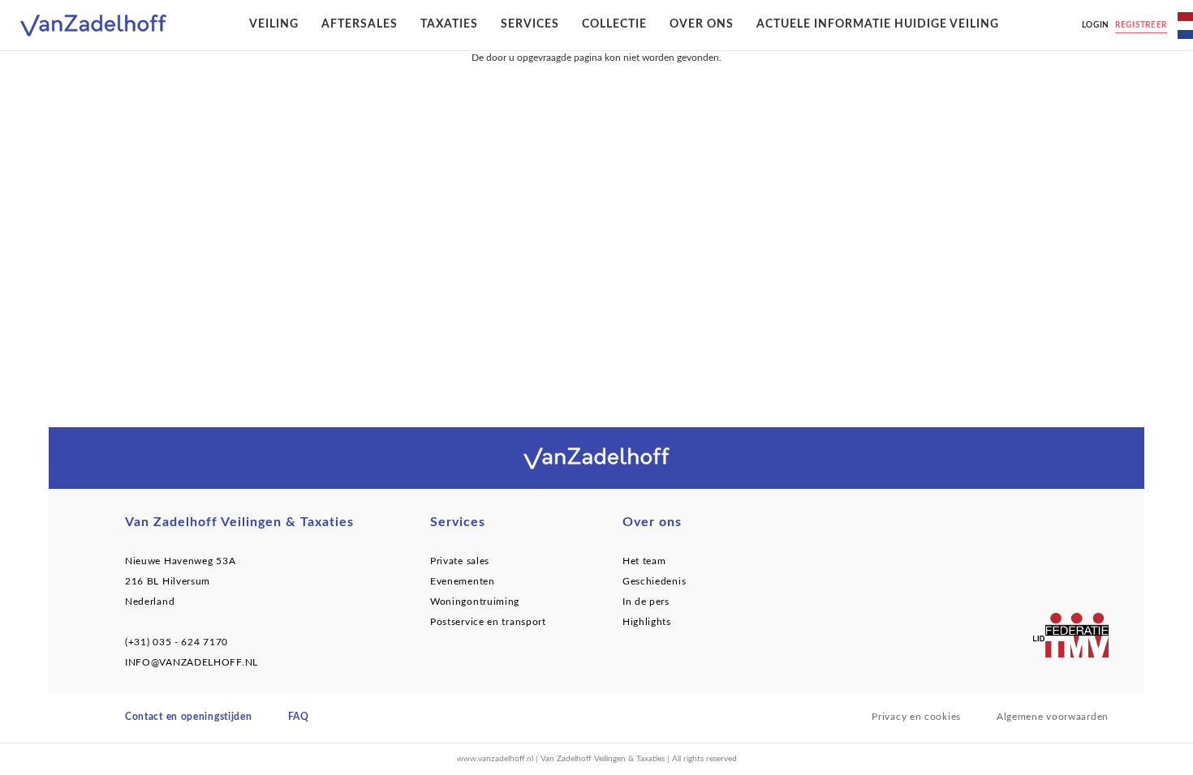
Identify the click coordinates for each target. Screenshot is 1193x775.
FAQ (298, 716)
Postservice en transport (488, 622)
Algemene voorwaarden (1053, 716)
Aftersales (359, 24)
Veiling (274, 24)
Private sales (459, 561)
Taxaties (449, 24)
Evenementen (462, 581)
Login (1096, 25)
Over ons (702, 24)
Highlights (646, 622)
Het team (644, 561)
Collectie (614, 24)
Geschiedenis (654, 581)
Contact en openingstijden (188, 716)
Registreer (1141, 25)
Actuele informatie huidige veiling (877, 24)
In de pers (646, 601)
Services (530, 24)
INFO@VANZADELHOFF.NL (191, 662)
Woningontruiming (474, 601)
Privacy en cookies (916, 716)
